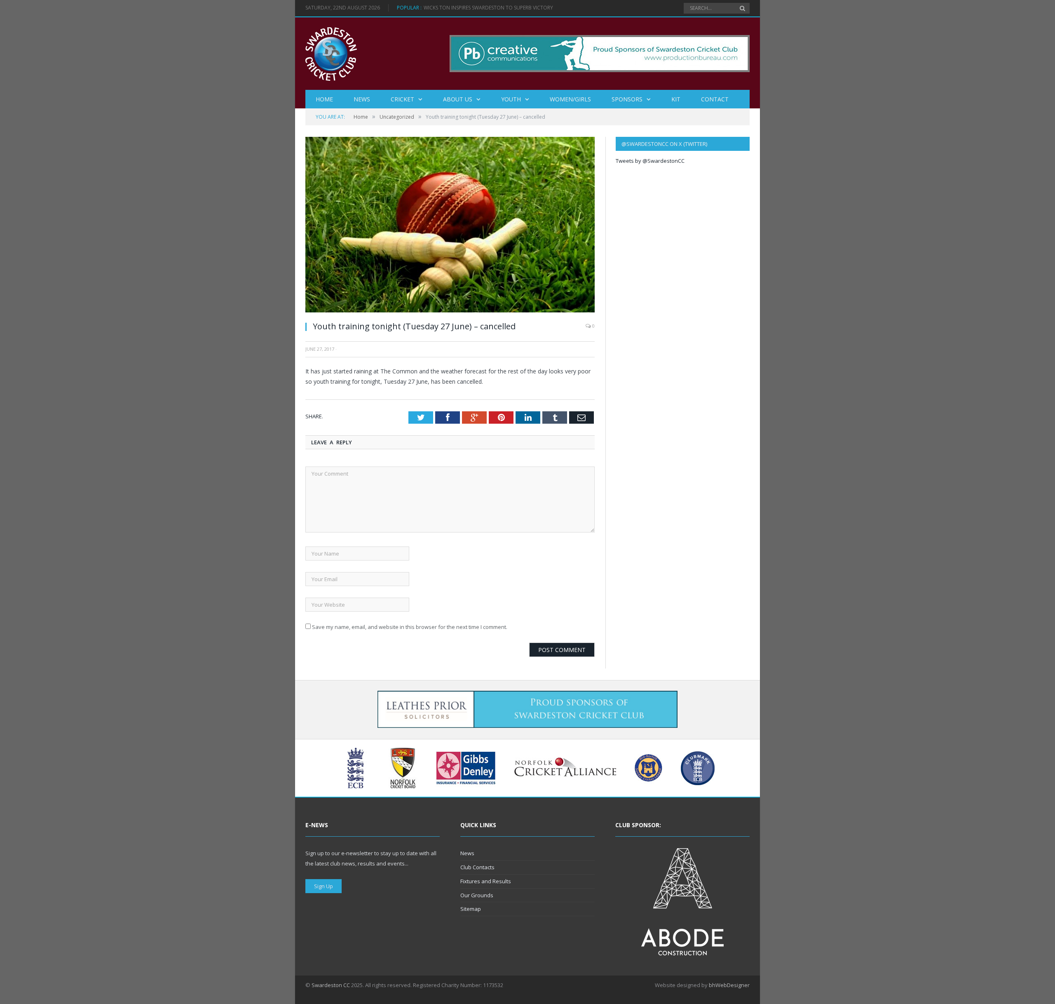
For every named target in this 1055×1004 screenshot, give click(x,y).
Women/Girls (570, 99)
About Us (457, 99)
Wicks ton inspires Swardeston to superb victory (488, 8)
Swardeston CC (331, 985)
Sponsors (627, 99)
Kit (675, 99)
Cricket (402, 99)
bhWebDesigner (729, 985)
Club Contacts (477, 867)
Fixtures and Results (485, 881)
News (362, 99)
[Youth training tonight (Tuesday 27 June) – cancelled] (450, 310)
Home (324, 99)
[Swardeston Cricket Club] (331, 53)
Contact (715, 99)
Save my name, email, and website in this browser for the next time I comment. (409, 627)
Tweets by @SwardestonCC (650, 160)
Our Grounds (476, 895)
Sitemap (470, 909)
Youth (511, 99)
